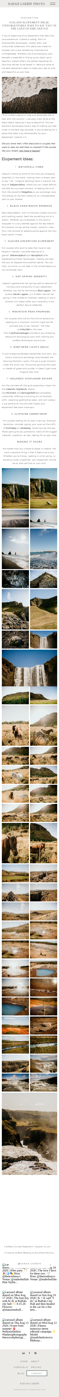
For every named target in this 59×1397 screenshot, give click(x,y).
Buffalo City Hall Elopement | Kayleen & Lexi (28, 1247)
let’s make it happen (29, 151)
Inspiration (29, 18)
